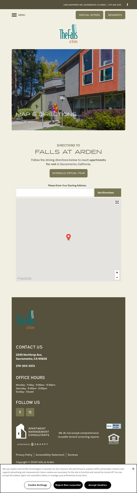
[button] (89, 15)
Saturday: (21, 388)
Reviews (73, 454)
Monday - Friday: (25, 384)
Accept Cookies (98, 485)
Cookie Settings (37, 485)
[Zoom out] (117, 277)
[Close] (133, 469)
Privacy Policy (24, 454)
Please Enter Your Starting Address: (67, 185)
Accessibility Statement (50, 454)
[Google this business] (30, 412)
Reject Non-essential (68, 485)
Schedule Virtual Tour (68, 173)
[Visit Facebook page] (127, 4)
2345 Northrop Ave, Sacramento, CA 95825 (84, 5)
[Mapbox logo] (24, 278)
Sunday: (20, 391)
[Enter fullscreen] (117, 202)
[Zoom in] (117, 272)
